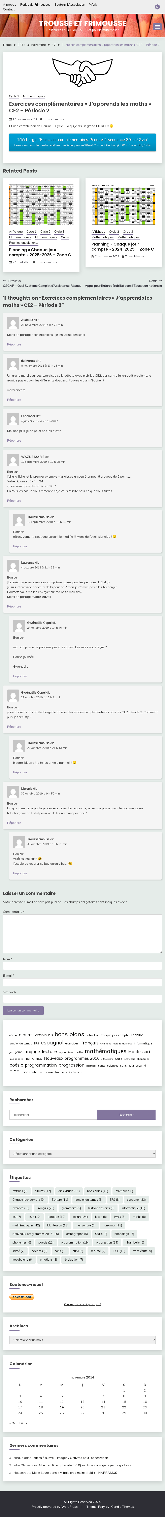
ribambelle (91, 1065)
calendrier (92, 1035)
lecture (49, 1051)
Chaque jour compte (115, 1035)
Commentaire (14, 912)
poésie (16, 1065)
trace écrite (29, 1072)
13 (82, 1402)
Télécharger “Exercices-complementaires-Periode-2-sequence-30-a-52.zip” (82, 142)
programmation (41, 1065)
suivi (131, 1065)
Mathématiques (34, 96)
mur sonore (16, 1058)
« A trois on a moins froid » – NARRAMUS (87, 1473)
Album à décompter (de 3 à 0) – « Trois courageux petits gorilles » (84, 1465)
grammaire (105, 1043)
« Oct (13, 1423)
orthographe (107, 1059)
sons (123, 1065)
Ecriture (137, 1035)
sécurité (141, 1065)
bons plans (69, 1034)
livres (70, 1052)
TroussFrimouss (53, 119)
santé (101, 1065)
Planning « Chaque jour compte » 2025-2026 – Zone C (40, 252)
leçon (62, 1052)
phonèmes (143, 1058)
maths (79, 1052)
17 (20, 1407)
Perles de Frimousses (35, 4)
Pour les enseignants (23, 243)
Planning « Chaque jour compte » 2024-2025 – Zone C (123, 246)
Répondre (14, 344)
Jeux (18, 1052)
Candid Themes (122, 1507)
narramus (33, 1058)
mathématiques (105, 1050)
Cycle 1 (32, 231)
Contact (9, 9)
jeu (11, 1052)
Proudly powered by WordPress (55, 1507)
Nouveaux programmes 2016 (72, 1058)
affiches (13, 1035)
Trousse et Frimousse (82, 23)
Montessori (139, 1051)
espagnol (52, 1042)
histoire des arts (122, 1043)
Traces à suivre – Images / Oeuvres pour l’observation (70, 1458)
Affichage (16, 231)
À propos (9, 4)
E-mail (8, 975)
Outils (65, 237)
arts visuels (44, 1035)
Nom (7, 959)
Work (93, 4)
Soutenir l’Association (70, 4)
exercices (72, 1043)
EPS (36, 1043)
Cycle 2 (45, 231)
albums (26, 1034)
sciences (112, 1065)
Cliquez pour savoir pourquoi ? (82, 1304)
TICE (14, 1071)
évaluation (75, 1072)
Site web (9, 992)
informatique (143, 1043)
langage (32, 1051)
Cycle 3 (14, 96)
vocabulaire (46, 1072)
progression (72, 1065)
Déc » (23, 1423)
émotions (61, 1072)
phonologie (129, 1059)
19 (62, 1407)
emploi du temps (20, 1043)
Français (89, 1043)
